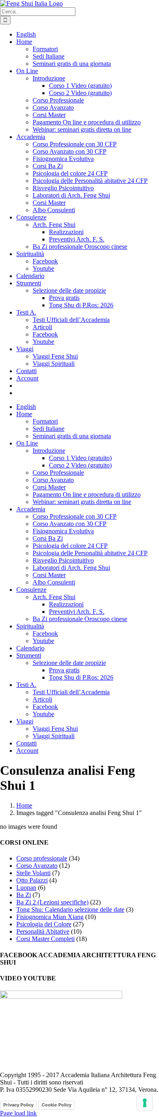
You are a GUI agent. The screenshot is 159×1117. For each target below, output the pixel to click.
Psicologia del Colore (43, 924)
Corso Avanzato (36, 865)
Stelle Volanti (33, 872)
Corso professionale (41, 858)
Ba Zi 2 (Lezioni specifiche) (52, 902)
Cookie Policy (56, 1105)
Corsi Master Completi (45, 938)
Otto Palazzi (32, 880)
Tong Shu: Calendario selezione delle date (70, 909)
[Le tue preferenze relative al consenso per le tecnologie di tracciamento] (144, 1102)
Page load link (18, 1113)
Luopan (26, 887)
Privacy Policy (18, 1105)
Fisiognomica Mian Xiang (50, 916)
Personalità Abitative (42, 931)
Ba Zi (23, 894)
